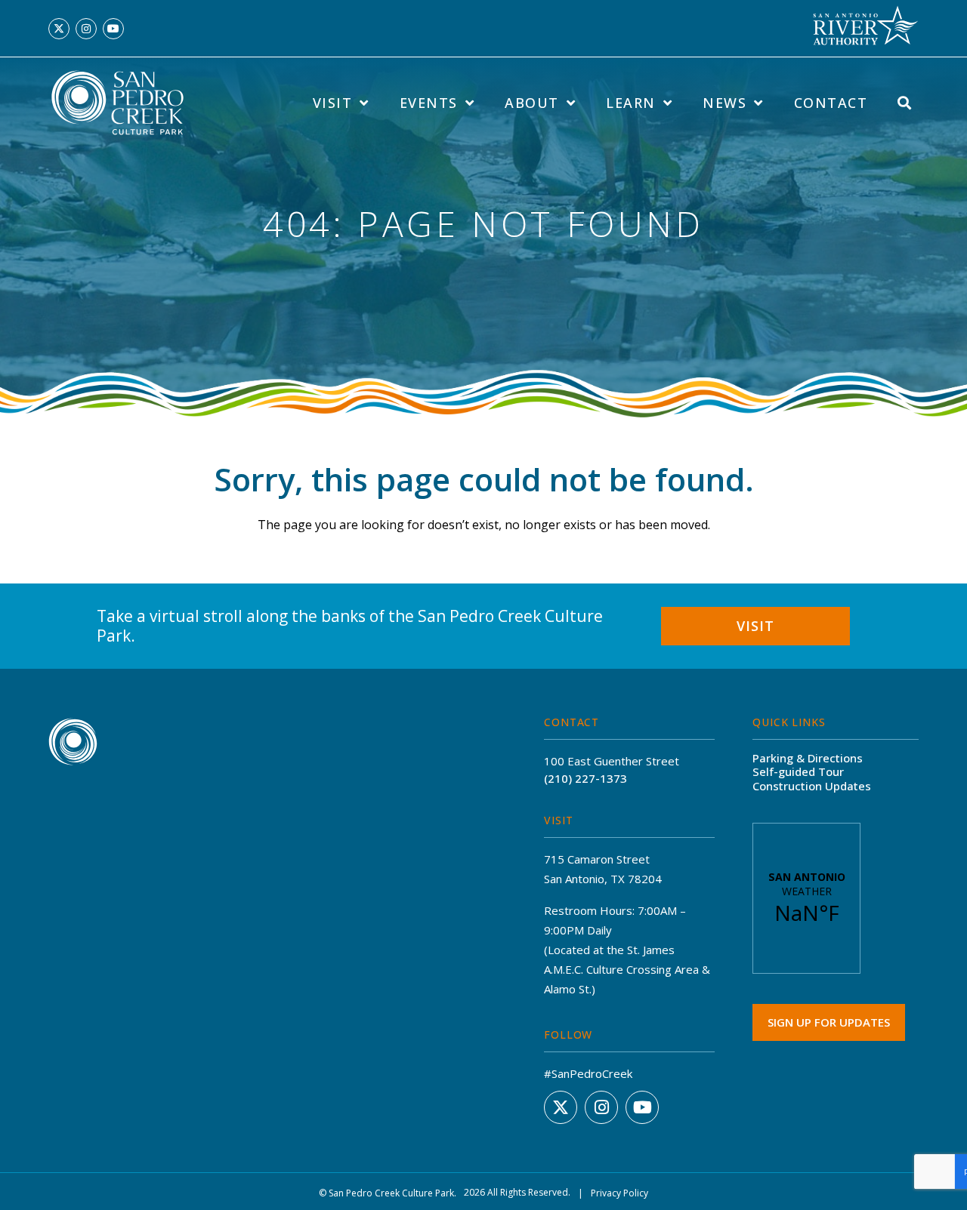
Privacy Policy (619, 1193)
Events (429, 103)
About (532, 103)
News (724, 103)
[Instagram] (86, 28)
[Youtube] (113, 28)
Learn (631, 103)
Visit (333, 103)
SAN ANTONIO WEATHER (806, 898)
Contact (831, 103)
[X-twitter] (59, 28)
